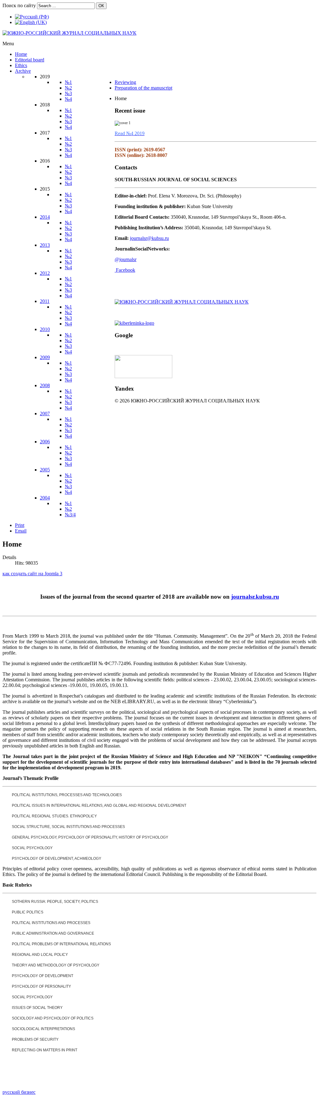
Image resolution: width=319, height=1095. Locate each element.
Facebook (125, 270)
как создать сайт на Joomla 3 (32, 573)
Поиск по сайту (19, 5)
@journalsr (125, 259)
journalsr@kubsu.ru (149, 238)
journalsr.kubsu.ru (255, 596)
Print (19, 525)
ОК (101, 5)
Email (20, 530)
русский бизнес (19, 1092)
